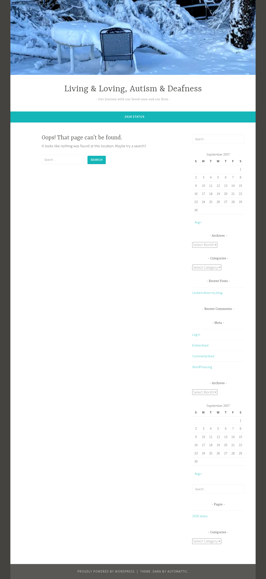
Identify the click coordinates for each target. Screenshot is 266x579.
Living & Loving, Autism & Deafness (133, 89)
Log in (196, 334)
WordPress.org (202, 367)
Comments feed (203, 356)
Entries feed (200, 345)
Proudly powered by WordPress (106, 571)
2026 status (134, 117)
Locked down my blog (207, 293)
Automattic (177, 571)
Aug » (198, 222)
